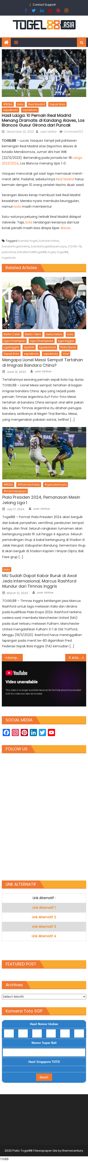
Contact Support (44, 5)
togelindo (9, 258)
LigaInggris (11, 347)
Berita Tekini (33, 334)
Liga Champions (41, 341)
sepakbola (10, 110)
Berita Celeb (12, 334)
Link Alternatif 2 (44, 917)
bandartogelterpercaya (48, 246)
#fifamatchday (29, 484)
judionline (9, 252)
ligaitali (29, 347)
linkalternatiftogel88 (31, 252)
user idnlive (48, 131)
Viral (66, 354)
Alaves (65, 228)
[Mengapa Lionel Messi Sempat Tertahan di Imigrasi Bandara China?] (44, 303)
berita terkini (54, 334)
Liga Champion (14, 341)
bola (20, 104)
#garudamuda (55, 484)
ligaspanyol (47, 347)
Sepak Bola (57, 104)
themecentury (72, 1150)
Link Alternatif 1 (44, 907)
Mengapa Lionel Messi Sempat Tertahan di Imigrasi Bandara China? (42, 362)
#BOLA (7, 104)
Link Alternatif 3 (44, 926)
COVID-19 (74, 246)
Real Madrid (36, 104)
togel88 (62, 252)
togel (52, 252)
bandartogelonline (16, 246)
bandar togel (27, 241)
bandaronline (49, 241)
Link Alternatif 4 (44, 936)
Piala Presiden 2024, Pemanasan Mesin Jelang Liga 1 (41, 500)
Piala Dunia (68, 347)
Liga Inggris (66, 341)
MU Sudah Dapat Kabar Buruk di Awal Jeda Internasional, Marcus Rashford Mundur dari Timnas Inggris (39, 581)
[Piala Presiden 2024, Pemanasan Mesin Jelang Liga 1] (44, 453)
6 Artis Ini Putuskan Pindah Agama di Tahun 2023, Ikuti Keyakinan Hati (77, 657)
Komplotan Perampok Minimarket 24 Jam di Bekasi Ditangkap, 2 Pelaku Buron (15, 657)
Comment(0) (73, 131)
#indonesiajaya (15, 491)
